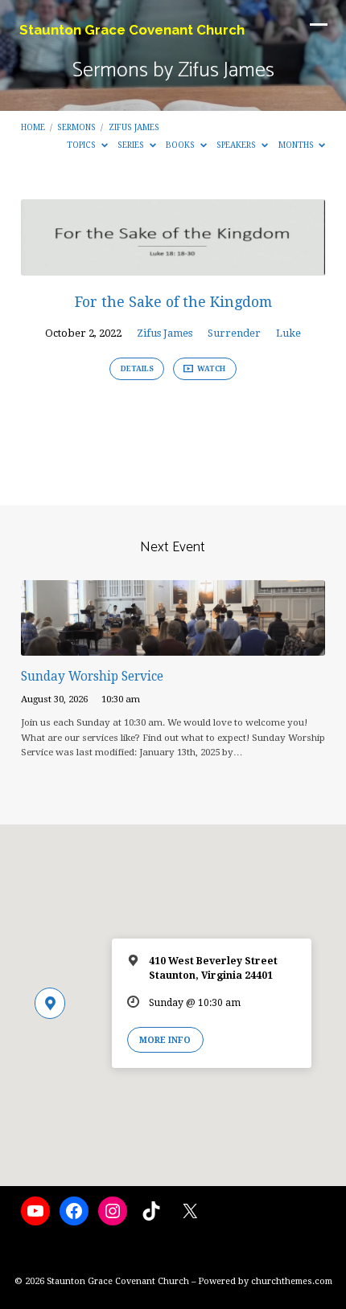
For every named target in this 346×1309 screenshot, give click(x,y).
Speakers (237, 144)
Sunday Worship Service (92, 676)
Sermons (76, 127)
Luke (288, 333)
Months (297, 144)
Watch (210, 369)
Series (131, 144)
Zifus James (134, 127)
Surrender (234, 333)
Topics (82, 144)
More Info (165, 1040)
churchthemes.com (291, 1281)
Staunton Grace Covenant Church (132, 30)
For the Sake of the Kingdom (173, 301)
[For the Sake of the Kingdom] (173, 266)
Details (137, 369)
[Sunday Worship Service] (173, 646)
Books (181, 144)
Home (33, 127)
